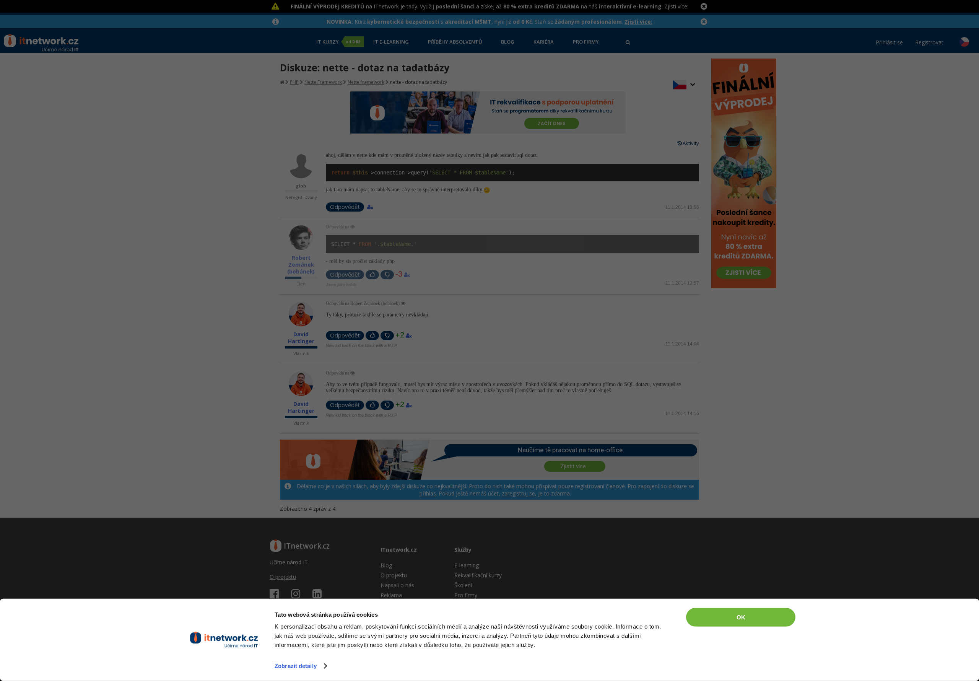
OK (741, 617)
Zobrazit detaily (296, 666)
